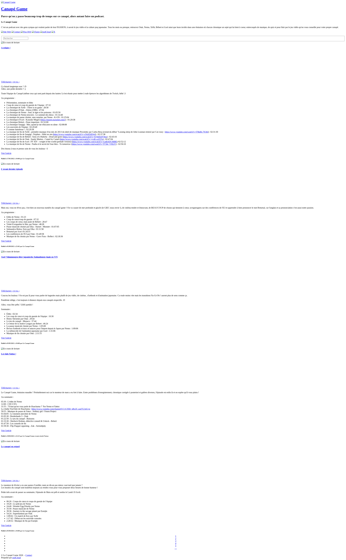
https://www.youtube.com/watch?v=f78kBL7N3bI (186, 132)
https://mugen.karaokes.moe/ (53, 120)
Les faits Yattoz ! (8, 354)
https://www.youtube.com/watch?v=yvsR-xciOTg (81, 139)
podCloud (16, 557)
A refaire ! (5, 48)
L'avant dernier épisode (12, 169)
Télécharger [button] (10, 82)
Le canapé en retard (10, 446)
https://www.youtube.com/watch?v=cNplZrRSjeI (74, 134)
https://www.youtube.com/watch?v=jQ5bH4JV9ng (85, 137)
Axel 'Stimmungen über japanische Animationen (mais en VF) (29, 257)
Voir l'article (6, 153)
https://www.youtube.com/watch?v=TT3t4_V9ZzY (94, 144)
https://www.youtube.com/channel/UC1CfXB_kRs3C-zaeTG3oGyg (60, 409)
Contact (28, 555)
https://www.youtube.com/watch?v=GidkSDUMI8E (94, 141)
